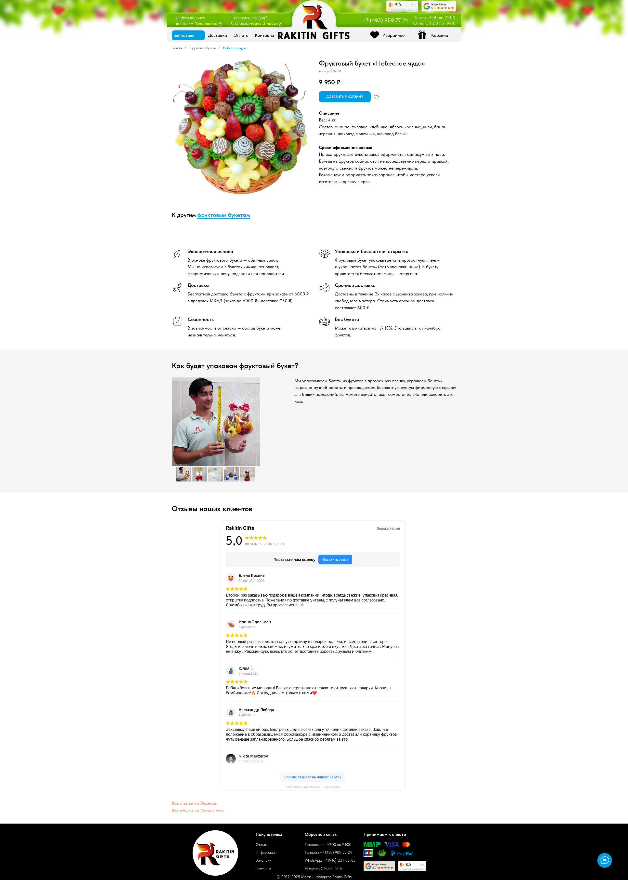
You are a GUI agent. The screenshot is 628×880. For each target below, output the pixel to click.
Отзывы (262, 844)
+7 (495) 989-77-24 (385, 20)
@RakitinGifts (331, 868)
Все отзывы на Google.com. (198, 810)
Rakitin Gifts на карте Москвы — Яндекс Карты (313, 787)
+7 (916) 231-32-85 (339, 860)
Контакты (263, 868)
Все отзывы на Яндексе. (194, 803)
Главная (177, 48)
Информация (266, 852)
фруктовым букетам (223, 214)
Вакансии (263, 860)
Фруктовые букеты (202, 48)
